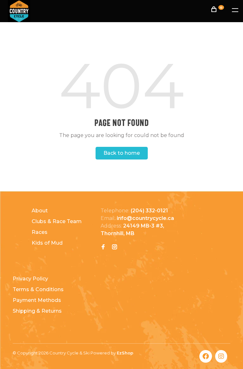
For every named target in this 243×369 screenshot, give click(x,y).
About (40, 211)
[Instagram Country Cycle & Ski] (114, 247)
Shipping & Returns (37, 311)
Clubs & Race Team (57, 221)
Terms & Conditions (38, 289)
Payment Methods (37, 300)
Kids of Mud (47, 243)
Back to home (121, 153)
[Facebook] (103, 247)
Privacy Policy (30, 279)
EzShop (125, 352)
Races (39, 232)
